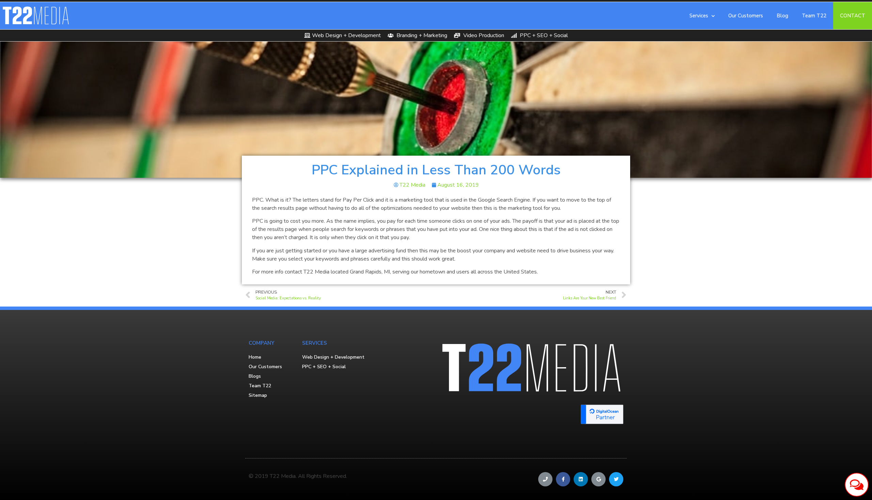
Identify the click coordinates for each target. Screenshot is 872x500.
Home (255, 357)
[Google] (598, 479)
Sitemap (258, 395)
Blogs (255, 376)
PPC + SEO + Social (324, 366)
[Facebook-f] (563, 479)
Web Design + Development (333, 357)
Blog (782, 15)
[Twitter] (616, 479)
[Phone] (545, 479)
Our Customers (745, 15)
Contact (852, 15)
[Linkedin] (581, 479)
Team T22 (814, 15)
